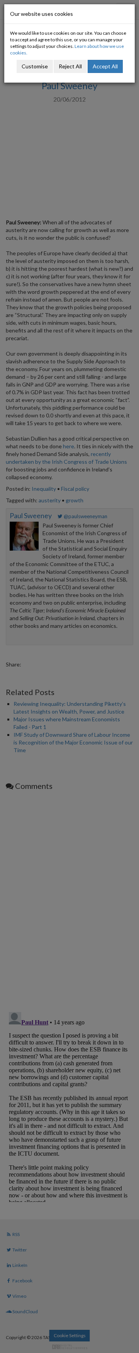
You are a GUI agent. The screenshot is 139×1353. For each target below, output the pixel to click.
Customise (35, 66)
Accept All (105, 66)
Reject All (70, 66)
